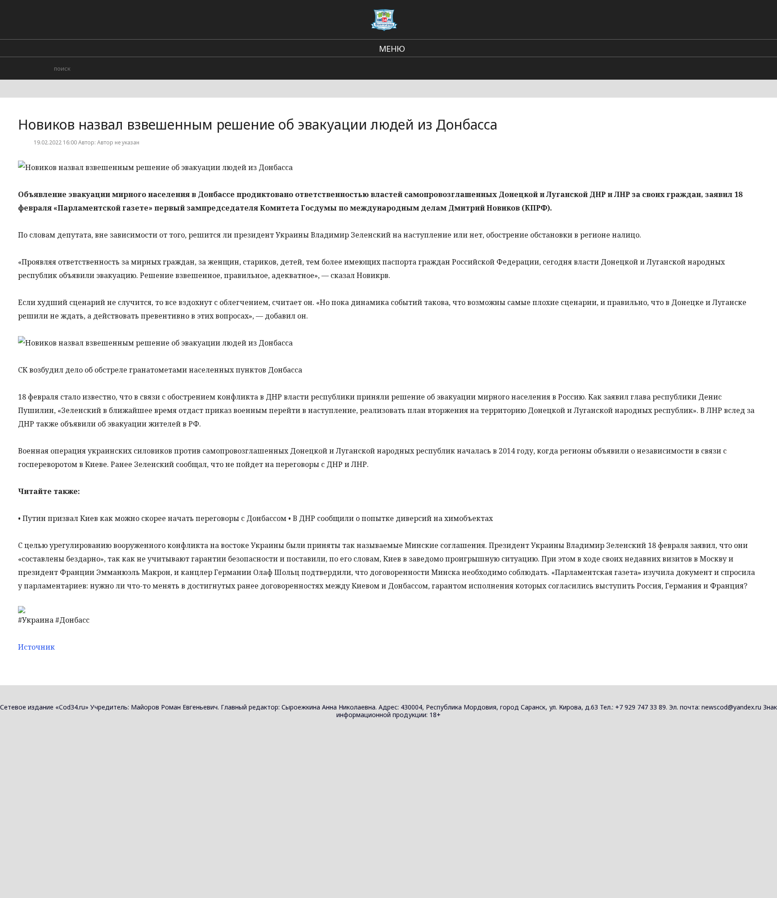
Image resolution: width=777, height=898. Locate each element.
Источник (36, 647)
